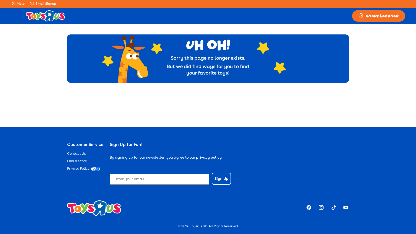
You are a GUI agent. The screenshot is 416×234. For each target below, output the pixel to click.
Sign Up (221, 179)
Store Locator (382, 15)
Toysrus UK (198, 226)
